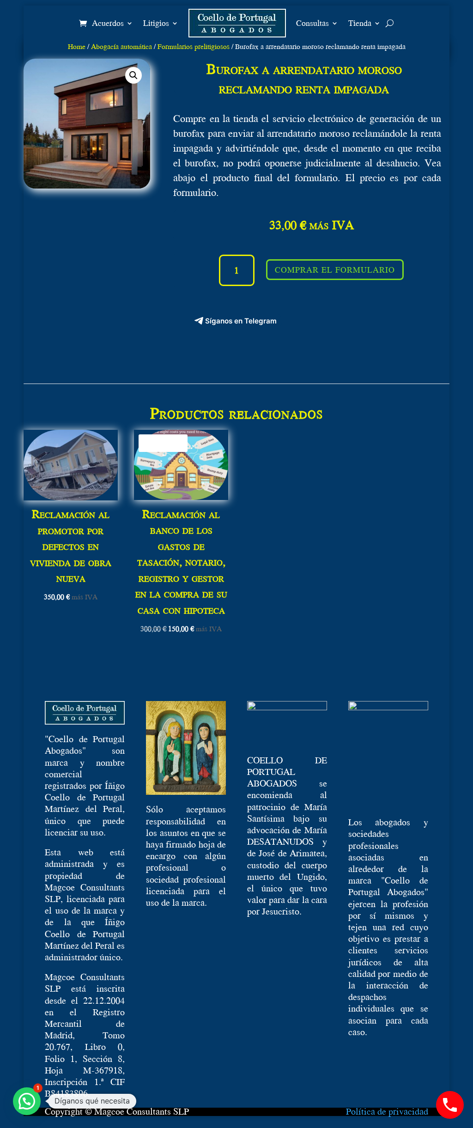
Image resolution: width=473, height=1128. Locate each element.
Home (76, 46)
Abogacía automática (121, 46)
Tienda (359, 23)
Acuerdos (108, 23)
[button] (133, 75)
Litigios (156, 23)
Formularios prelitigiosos (194, 46)
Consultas (312, 23)
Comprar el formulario (335, 269)
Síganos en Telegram (241, 321)
